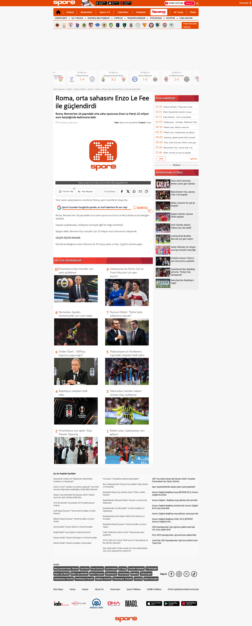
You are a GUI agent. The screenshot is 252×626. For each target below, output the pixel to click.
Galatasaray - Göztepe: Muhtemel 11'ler (180, 122)
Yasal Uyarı (115, 589)
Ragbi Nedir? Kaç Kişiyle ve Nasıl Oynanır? (72, 532)
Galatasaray (111, 573)
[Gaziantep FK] (90, 25)
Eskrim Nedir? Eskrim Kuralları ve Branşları (72, 543)
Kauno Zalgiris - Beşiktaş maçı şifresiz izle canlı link (174, 500)
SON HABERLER (165, 98)
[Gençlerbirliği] (57, 25)
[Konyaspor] (171, 25)
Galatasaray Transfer (63, 579)
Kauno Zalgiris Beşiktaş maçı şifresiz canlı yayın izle (175, 513)
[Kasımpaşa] (97, 25)
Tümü (193, 12)
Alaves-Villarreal (116, 75)
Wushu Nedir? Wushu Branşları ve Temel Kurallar (75, 537)
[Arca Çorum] (151, 25)
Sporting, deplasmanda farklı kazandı (179, 137)
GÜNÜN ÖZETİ (61, 18)
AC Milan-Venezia (147, 75)
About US (99, 589)
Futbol (70, 12)
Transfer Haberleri (136, 568)
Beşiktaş (135, 573)
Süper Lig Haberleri (79, 573)
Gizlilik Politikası (154, 589)
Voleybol (141, 12)
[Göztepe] (144, 25)
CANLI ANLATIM (186, 18)
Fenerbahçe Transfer (84, 579)
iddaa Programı (97, 573)
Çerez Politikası (133, 589)
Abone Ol (189, 3)
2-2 (178, 79)
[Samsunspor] (70, 25)
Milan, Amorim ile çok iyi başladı (177, 153)
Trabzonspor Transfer (122, 579)
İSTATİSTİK (170, 18)
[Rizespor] (137, 25)
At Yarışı (178, 12)
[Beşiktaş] (131, 25)
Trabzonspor (146, 573)
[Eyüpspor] (164, 25)
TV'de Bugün (151, 568)
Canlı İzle (138, 579)
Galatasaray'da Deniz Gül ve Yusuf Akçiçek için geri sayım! (127, 272)
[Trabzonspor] (77, 25)
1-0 (115, 79)
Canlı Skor (123, 12)
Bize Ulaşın (58, 589)
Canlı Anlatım (111, 568)
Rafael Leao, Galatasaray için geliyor (179, 132)
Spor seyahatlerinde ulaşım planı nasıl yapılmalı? (173, 487)
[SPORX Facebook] (171, 574)
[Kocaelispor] (124, 25)
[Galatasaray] (64, 25)
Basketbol (86, 12)
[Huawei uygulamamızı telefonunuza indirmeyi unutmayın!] (125, 4)
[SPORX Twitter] (186, 574)
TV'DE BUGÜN (156, 18)
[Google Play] (172, 605)
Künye (72, 589)
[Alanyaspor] (84, 25)
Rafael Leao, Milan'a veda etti (176, 127)
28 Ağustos (84, 72)
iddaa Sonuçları (151, 579)
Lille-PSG (178, 75)
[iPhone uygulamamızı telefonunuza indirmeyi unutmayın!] (113, 4)
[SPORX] (126, 619)
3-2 (84, 79)
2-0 (147, 79)
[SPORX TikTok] (194, 574)
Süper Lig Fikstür (61, 573)
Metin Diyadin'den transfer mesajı (177, 112)
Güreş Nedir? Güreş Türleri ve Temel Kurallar (73, 527)
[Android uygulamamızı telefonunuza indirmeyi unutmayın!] (100, 4)
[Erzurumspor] (157, 25)
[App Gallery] (189, 605)
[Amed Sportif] (110, 25)
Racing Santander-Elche (84, 75)
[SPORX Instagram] (179, 574)
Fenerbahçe (123, 573)
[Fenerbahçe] (104, 25)
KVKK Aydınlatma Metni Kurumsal (183, 589)
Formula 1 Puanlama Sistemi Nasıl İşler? (121, 479)
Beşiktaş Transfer (103, 579)
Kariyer (85, 589)
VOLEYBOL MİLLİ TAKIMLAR (99, 18)
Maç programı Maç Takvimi (66, 568)
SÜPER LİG (118, 18)
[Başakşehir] (117, 25)
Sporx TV (105, 12)
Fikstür (186, 27)
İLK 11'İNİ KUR (77, 18)
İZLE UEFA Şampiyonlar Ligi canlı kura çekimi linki (174, 535)
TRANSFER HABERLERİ (136, 18)
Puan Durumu (190, 23)
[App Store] (154, 605)
